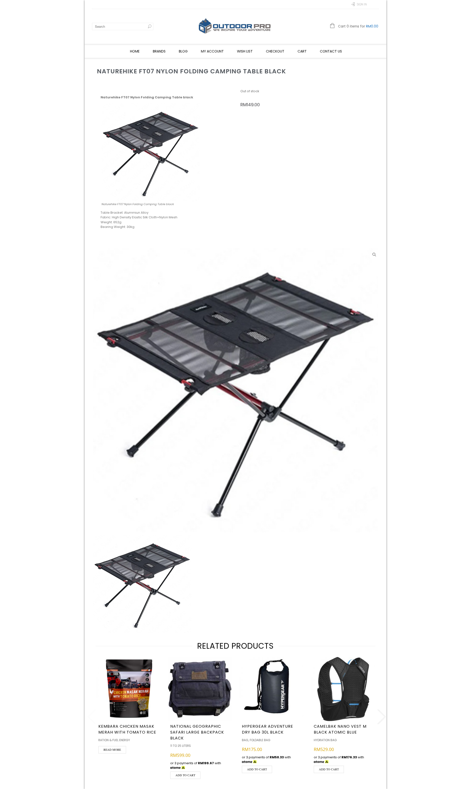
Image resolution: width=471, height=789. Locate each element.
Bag (245, 740)
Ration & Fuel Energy (114, 740)
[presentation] (91, 717)
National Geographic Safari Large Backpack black (197, 732)
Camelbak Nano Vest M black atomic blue (340, 729)
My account (212, 51)
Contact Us (331, 51)
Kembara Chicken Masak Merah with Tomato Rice (127, 729)
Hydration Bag (325, 740)
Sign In (362, 4)
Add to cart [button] (185, 775)
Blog (183, 51)
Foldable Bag (260, 740)
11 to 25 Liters (180, 746)
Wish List (245, 51)
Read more (112, 749)
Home (135, 51)
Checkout (275, 51)
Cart (302, 51)
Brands (159, 51)
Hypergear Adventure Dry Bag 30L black (267, 729)
